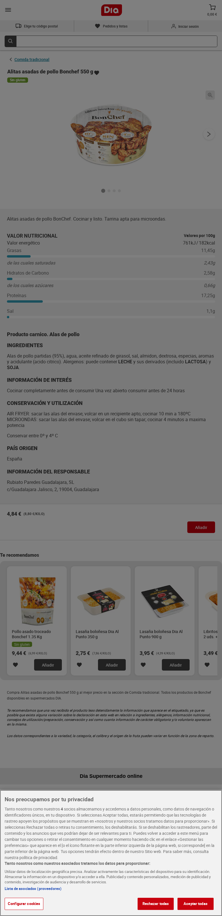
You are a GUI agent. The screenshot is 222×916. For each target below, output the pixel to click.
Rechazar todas (156, 903)
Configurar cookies (24, 903)
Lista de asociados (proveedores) (33, 888)
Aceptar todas (196, 903)
